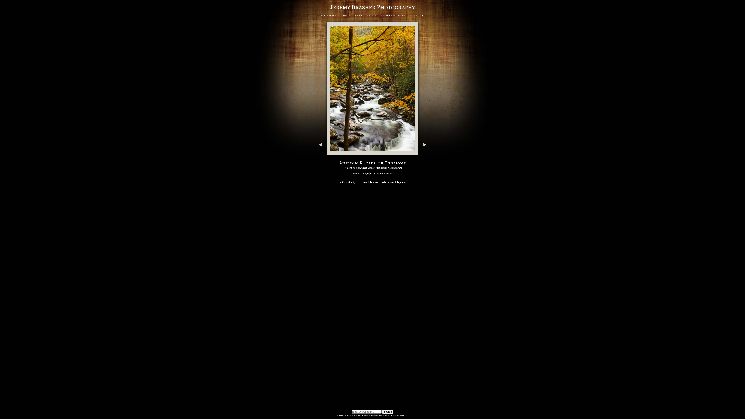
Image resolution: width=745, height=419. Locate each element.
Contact (417, 15)
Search (388, 411)
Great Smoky (349, 182)
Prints (345, 15)
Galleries (328, 15)
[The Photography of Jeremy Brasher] (372, 10)
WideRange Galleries (399, 415)
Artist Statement (394, 15)
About (371, 15)
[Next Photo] (425, 152)
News (358, 15)
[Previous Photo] (319, 152)
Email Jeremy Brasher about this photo (384, 182)
